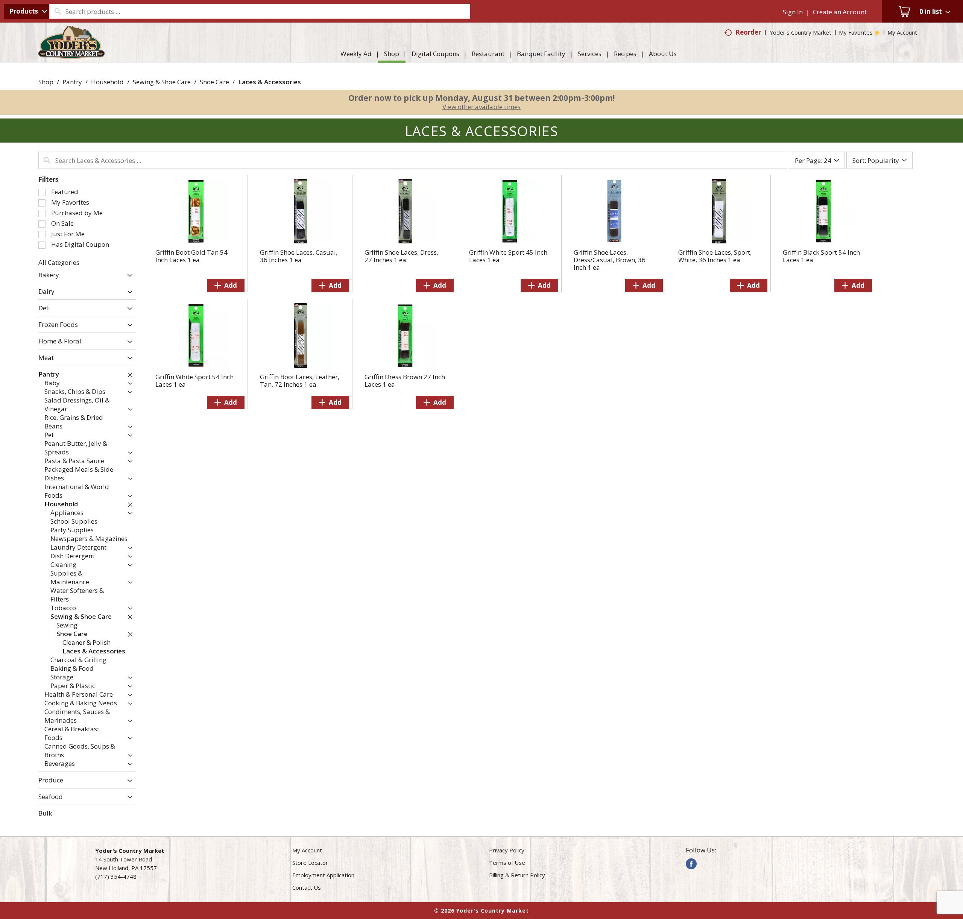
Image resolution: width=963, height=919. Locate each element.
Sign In (793, 12)
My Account (307, 850)
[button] (128, 275)
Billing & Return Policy (517, 875)
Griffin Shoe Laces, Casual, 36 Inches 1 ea (298, 256)
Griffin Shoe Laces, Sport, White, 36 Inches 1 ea (715, 256)
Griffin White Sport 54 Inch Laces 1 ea (194, 380)
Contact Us (306, 887)
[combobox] (26, 11)
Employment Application (323, 875)
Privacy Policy (506, 850)
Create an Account (840, 12)
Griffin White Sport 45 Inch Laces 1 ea (508, 256)
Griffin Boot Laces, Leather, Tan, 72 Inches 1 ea (299, 380)
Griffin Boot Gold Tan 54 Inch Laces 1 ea (191, 256)
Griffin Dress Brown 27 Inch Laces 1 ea (405, 380)
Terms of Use (507, 862)
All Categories (58, 262)
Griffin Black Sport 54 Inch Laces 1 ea (821, 256)
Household (107, 81)
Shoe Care (214, 81)
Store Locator (310, 862)
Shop (45, 81)
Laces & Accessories (269, 81)
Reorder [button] (748, 32)
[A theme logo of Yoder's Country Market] (71, 56)
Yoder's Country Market (800, 32)
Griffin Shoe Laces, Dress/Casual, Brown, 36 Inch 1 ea (610, 260)
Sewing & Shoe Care (162, 81)
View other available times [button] (481, 106)
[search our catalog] (57, 11)
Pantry (72, 81)
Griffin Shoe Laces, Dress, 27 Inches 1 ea (401, 256)
